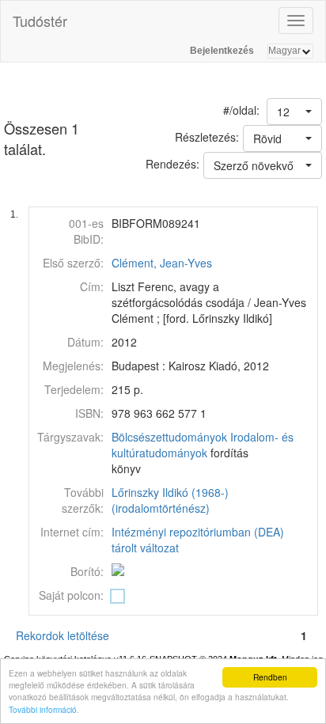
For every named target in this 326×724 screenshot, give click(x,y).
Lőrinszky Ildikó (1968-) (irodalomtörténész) (170, 500)
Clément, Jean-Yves (162, 263)
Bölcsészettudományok (169, 437)
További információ (43, 709)
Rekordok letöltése (62, 635)
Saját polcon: (71, 595)
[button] (294, 111)
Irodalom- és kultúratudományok (203, 445)
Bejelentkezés (222, 50)
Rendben (270, 677)
